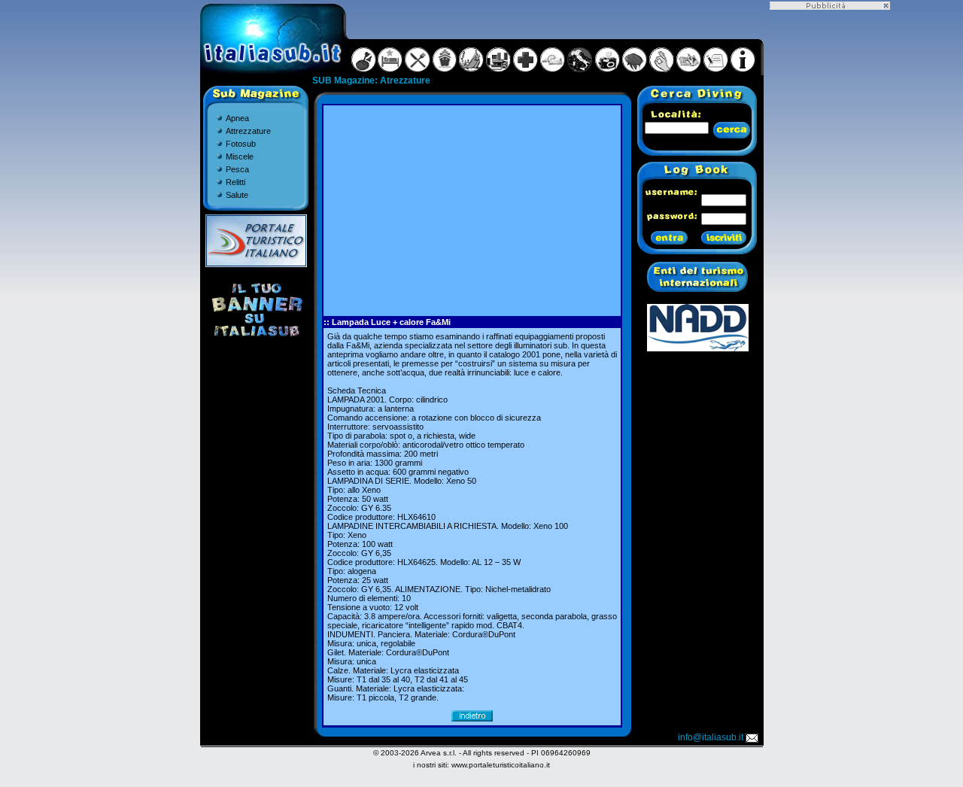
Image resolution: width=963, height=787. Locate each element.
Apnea (237, 118)
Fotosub (241, 143)
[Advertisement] (471, 210)
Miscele (240, 156)
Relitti (235, 182)
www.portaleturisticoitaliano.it (500, 765)
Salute (237, 194)
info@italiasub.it (710, 737)
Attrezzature (248, 130)
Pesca (237, 169)
